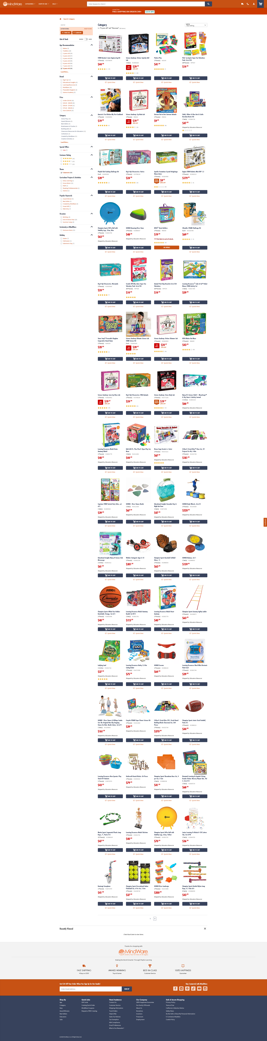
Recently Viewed (66, 928)
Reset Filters (88, 28)
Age (61, 1002)
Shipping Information (116, 1008)
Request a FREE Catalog (89, 1011)
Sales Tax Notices (114, 1017)
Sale (61, 1019)
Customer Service (114, 1005)
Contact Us (112, 1002)
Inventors (139, 1014)
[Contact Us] (248, 4)
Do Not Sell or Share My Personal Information (180, 1014)
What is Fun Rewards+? (116, 1028)
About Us (139, 1008)
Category (63, 1005)
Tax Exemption (114, 1019)
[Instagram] (205, 988)
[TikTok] (193, 988)
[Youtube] (199, 988)
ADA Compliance (114, 1022)
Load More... (65, 72)
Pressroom (139, 1017)
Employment (140, 1019)
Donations (139, 1011)
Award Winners (64, 1011)
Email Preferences (115, 1025)
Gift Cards (85, 1002)
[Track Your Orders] (242, 4)
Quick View (111, 82)
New (61, 1008)
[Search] (208, 3)
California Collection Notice (175, 1008)
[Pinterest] (187, 988)
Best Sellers (63, 1014)
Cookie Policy (170, 1019)
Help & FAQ (112, 1014)
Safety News (170, 1011)
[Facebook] (175, 988)
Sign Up (126, 989)
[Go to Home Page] (60, 19)
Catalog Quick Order (88, 1005)
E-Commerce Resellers (173, 1017)
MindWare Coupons (88, 1008)
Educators (63, 1017)
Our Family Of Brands (143, 1005)
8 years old (67, 33)
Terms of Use (170, 1005)
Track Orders (113, 1011)
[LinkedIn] (181, 988)
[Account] (254, 4)
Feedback (265, 522)
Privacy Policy (170, 1002)
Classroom (78, 33)
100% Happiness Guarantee (145, 1002)
